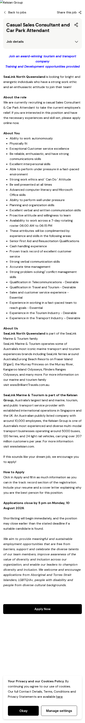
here (59, 697)
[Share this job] (76, 25)
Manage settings (59, 711)
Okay (23, 711)
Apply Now (42, 609)
